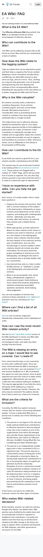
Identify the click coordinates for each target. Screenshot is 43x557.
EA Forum (15, 4)
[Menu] (3, 4)
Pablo (36, 24)
